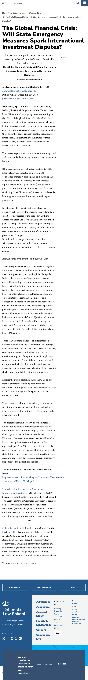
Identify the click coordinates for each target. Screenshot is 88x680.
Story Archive (35, 13)
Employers (58, 625)
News (74, 601)
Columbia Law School (13, 528)
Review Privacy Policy (44, 664)
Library (74, 615)
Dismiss (62, 664)
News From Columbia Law (13, 13)
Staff (56, 622)
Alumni (74, 606)
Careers (41, 630)
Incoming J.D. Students (59, 609)
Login (58, 633)
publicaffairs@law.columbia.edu (18, 98)
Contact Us (7, 633)
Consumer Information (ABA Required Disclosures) (78, 621)
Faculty (57, 619)
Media (56, 628)
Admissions (43, 602)
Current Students (58, 615)
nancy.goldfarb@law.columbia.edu (19, 91)
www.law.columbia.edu (24, 563)
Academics (43, 607)
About (74, 612)
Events (74, 604)
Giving (74, 609)
